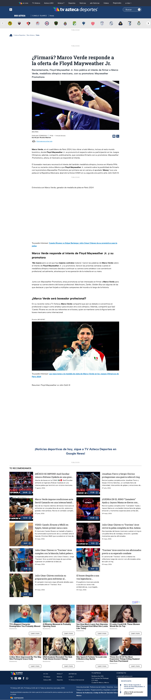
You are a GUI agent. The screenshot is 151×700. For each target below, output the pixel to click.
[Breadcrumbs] (11, 35)
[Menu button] (18, 9)
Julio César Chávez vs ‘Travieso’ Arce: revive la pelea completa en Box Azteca (121, 526)
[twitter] (11, 679)
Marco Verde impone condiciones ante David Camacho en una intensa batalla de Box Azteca (54, 501)
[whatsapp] (27, 679)
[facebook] (23, 679)
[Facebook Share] (114, 136)
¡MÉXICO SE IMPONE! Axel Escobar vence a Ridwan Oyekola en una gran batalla (53, 475)
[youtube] (19, 679)
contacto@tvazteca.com (124, 676)
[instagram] (15, 679)
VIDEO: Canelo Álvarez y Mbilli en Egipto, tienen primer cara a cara (51, 526)
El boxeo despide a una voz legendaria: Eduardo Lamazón (87, 577)
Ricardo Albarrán (45, 137)
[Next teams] (148, 23)
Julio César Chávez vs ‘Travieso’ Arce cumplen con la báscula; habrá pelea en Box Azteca (54, 552)
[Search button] (139, 9)
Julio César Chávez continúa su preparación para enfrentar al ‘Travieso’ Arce (50, 577)
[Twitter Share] (117, 136)
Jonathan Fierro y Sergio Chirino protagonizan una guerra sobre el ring (121, 475)
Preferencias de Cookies (98, 687)
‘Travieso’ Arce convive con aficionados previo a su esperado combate (121, 552)
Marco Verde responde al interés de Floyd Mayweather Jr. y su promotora (134, 686)
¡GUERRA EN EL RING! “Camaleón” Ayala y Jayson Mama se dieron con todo (120, 501)
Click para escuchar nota (44, 141)
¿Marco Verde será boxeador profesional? (133, 693)
